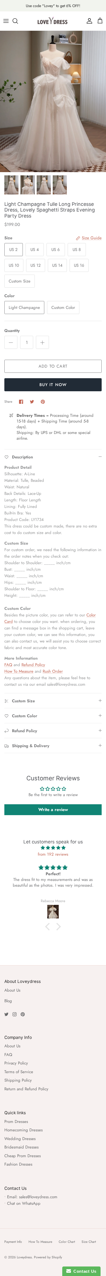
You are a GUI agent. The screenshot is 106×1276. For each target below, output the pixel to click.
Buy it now (53, 385)
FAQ (8, 665)
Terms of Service (18, 1072)
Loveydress (24, 1257)
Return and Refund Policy (26, 1089)
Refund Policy (33, 665)
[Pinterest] (23, 1014)
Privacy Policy (16, 1063)
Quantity (12, 331)
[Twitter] (6, 1014)
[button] (49, 926)
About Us (12, 990)
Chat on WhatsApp (23, 1203)
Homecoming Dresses (23, 1130)
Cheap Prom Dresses (22, 1156)
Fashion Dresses (18, 1164)
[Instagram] (15, 1014)
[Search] (18, 21)
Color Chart (67, 1241)
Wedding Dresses (20, 1139)
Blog (8, 1001)
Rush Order (53, 671)
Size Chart (89, 1241)
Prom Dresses (16, 1122)
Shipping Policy (18, 1080)
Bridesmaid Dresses (21, 1147)
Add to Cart (53, 366)
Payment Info (13, 1241)
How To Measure (18, 671)
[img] (53, 848)
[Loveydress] (53, 21)
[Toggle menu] (6, 21)
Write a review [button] (53, 809)
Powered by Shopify (48, 1257)
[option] (53, 101)
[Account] (88, 21)
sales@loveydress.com (38, 1197)
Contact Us (83, 1271)
